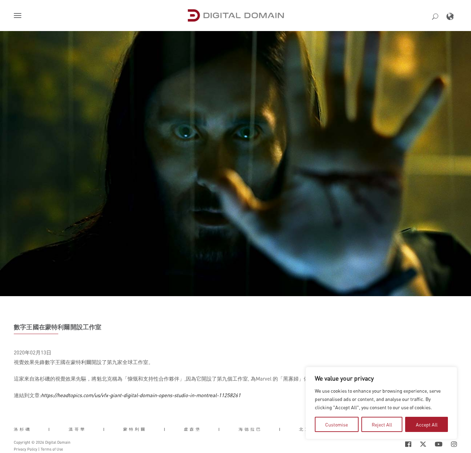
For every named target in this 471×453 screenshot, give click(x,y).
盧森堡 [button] (192, 429)
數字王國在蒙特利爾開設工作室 (58, 327)
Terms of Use (52, 449)
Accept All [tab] (427, 424)
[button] (19, 16)
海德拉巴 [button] (250, 429)
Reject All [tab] (382, 424)
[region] (381, 403)
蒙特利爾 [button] (135, 429)
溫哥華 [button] (77, 429)
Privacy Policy (25, 449)
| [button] (49, 429)
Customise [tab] (336, 424)
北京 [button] (305, 429)
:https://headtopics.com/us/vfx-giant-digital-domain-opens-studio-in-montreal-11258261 (140, 395)
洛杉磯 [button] (22, 429)
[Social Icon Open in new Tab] (408, 444)
